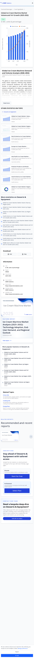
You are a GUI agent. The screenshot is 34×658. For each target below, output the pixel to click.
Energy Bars (6, 406)
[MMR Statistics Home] (6, 3)
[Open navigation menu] (32, 3)
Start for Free (17, 476)
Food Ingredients (18, 9)
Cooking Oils (6, 400)
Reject (17, 652)
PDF (11, 254)
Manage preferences (23, 648)
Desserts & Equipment (10, 112)
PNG (25, 254)
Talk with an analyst (17, 518)
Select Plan (17, 491)
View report (6, 340)
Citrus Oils (6, 395)
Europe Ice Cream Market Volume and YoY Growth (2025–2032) (16, 371)
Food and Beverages (6, 9)
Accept (17, 655)
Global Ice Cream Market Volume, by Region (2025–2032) (17, 383)
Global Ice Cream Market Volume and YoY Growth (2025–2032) (16, 353)
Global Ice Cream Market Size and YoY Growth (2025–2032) (17, 359)
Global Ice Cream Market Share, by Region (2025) (16, 365)
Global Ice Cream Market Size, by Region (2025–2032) (18, 377)
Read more (6, 103)
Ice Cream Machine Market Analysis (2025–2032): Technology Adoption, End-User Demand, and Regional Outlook (16, 327)
